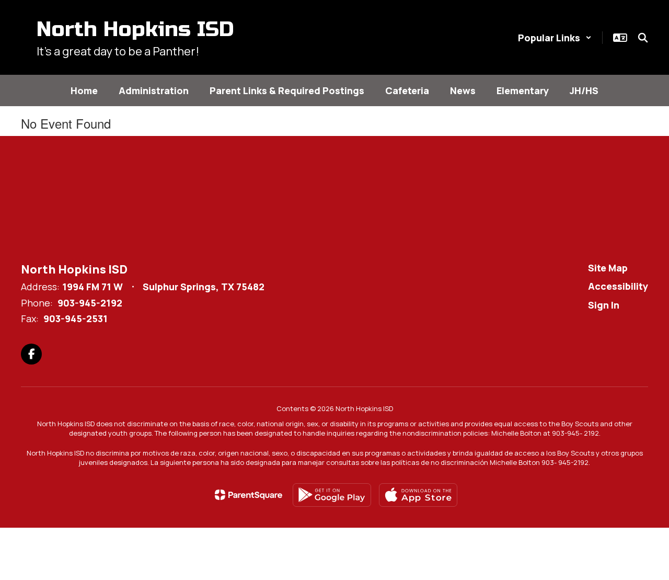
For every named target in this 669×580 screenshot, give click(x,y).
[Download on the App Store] (418, 495)
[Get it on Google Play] (332, 495)
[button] (555, 37)
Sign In (603, 305)
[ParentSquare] (248, 495)
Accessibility (618, 286)
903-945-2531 (75, 318)
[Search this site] (643, 37)
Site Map (608, 267)
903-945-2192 (89, 303)
